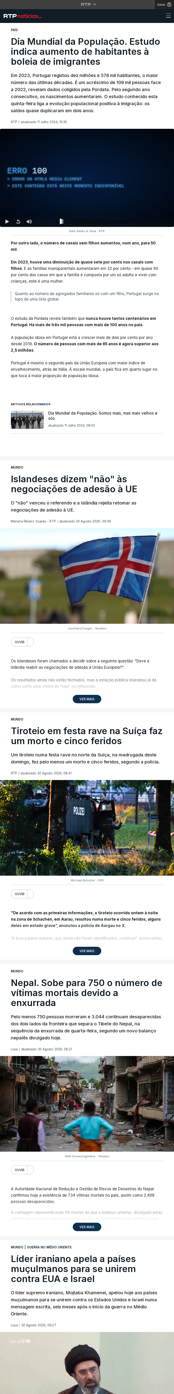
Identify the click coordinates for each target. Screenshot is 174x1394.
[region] (87, 697)
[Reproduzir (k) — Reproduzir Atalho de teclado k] (7, 1388)
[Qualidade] (155, 1388)
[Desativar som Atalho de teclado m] (29, 1388)
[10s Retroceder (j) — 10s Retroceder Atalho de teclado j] (18, 1388)
